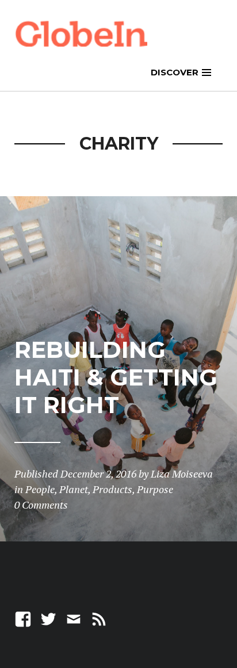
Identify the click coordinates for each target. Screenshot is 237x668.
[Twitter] (48, 618)
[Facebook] (23, 618)
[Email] (73, 618)
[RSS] (99, 618)
